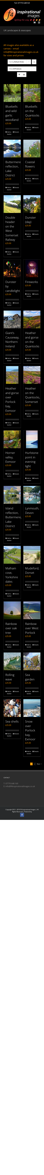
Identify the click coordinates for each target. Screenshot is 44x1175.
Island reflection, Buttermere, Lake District (13, 517)
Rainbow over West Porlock (31, 628)
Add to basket (9, 133)
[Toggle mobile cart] (34, 22)
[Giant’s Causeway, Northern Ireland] (12, 319)
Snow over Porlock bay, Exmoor (30, 730)
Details (16, 132)
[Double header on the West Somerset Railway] (12, 204)
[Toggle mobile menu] (39, 22)
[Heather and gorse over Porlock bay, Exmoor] (12, 375)
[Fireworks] (31, 268)
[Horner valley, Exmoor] (12, 439)
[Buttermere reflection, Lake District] (12, 148)
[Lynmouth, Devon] (31, 495)
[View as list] (24, 74)
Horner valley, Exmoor (10, 457)
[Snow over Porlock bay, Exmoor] (31, 708)
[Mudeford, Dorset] (31, 555)
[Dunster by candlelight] (12, 268)
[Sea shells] (12, 708)
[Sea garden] (31, 661)
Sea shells (12, 721)
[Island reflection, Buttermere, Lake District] (12, 495)
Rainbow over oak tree (11, 628)
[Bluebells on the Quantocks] (31, 93)
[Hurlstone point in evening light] (31, 439)
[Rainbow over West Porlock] (31, 610)
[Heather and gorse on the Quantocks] (31, 319)
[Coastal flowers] (31, 148)
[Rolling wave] (12, 661)
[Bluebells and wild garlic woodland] (12, 93)
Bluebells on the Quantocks (32, 110)
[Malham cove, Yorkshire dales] (12, 555)
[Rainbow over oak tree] (12, 610)
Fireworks (31, 282)
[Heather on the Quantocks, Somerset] (31, 375)
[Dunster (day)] (31, 204)
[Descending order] (34, 61)
